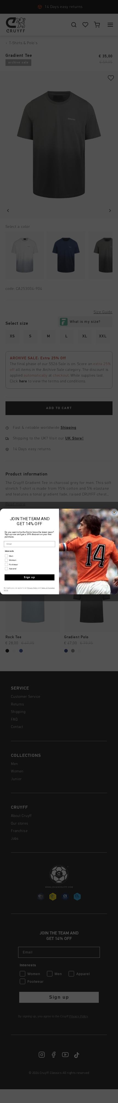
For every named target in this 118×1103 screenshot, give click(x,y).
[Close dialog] (114, 512)
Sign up (29, 577)
